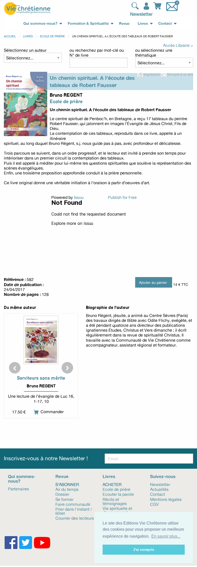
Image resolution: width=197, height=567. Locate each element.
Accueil (10, 36)
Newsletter (141, 14)
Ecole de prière (52, 36)
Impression (152, 74)
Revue (61, 476)
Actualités (159, 489)
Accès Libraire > (178, 45)
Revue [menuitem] (124, 23)
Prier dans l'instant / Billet (73, 511)
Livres (28, 36)
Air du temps (66, 489)
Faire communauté (72, 504)
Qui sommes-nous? (21, 478)
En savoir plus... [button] (165, 536)
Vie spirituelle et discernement (117, 510)
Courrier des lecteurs (74, 518)
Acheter (112, 484)
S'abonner (67, 484)
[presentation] (15, 368)
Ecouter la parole (118, 494)
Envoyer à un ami (179, 74)
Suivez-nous (162, 476)
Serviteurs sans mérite (41, 378)
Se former (64, 499)
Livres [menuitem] (143, 23)
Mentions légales (166, 499)
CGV (154, 504)
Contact (157, 494)
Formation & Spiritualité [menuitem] (88, 23)
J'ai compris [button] (143, 549)
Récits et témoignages (115, 501)
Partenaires (18, 488)
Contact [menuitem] (165, 23)
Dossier (62, 494)
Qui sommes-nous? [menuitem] (40, 23)
